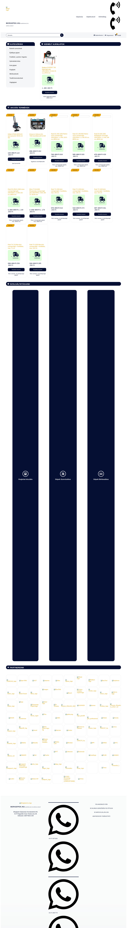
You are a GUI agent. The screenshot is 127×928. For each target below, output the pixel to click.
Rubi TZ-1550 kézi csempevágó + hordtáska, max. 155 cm (59, 191)
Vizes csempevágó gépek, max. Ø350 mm (59, 165)
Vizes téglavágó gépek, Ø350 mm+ (49, 97)
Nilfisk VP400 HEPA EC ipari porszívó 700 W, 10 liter (15, 136)
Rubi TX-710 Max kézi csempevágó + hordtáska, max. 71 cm (16, 246)
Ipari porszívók (16, 163)
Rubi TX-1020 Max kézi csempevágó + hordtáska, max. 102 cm (37, 246)
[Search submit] (61, 35)
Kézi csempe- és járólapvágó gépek (59, 219)
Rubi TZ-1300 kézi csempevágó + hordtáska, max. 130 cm (80, 191)
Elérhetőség (102, 17)
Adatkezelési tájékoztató (101, 816)
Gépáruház (79, 17)
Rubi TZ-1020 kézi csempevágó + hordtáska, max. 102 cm (102, 191)
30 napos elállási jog (101, 812)
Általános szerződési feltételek (101, 808)
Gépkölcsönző (90, 17)
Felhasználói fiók (101, 804)
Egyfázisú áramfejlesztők (38, 161)
